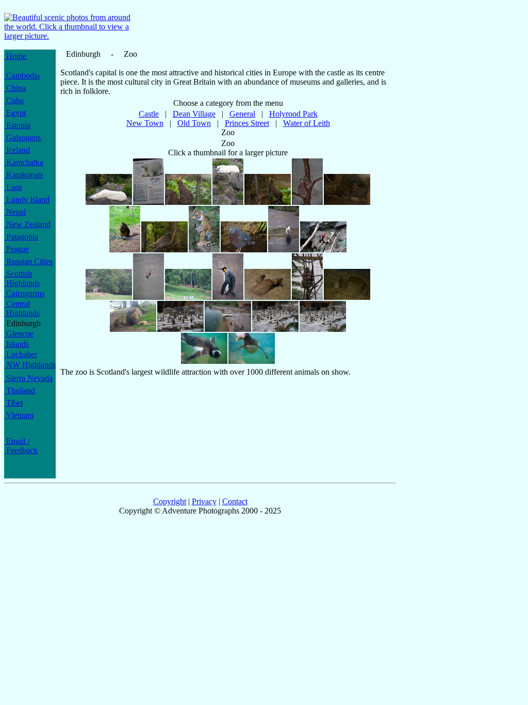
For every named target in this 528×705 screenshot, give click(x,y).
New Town (144, 123)
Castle (149, 113)
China (15, 88)
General (242, 113)
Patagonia (21, 236)
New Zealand (27, 224)
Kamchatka (23, 162)
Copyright (169, 501)
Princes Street (247, 123)
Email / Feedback (21, 446)
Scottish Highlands (22, 278)
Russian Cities (28, 261)
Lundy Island (27, 199)
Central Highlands (22, 308)
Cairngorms (24, 293)
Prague (16, 249)
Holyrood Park (293, 113)
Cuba (14, 100)
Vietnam (19, 415)
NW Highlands (30, 364)
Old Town (194, 123)
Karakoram (23, 174)
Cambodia (22, 75)
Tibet (13, 402)
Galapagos (22, 137)
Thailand (19, 390)
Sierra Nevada (28, 378)
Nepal (15, 211)
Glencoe (19, 333)
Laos (13, 187)
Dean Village (194, 113)
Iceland (17, 150)
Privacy (204, 501)
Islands (16, 344)
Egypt (15, 112)
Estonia (17, 125)
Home (15, 56)
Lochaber (20, 354)
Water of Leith (306, 123)
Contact (235, 501)
